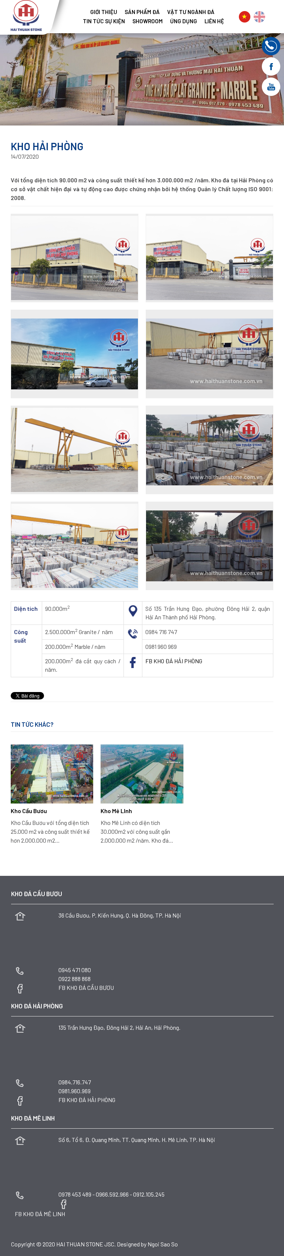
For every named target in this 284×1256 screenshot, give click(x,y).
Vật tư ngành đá (190, 12)
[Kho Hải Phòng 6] (209, 450)
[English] (259, 16)
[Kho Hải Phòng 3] (74, 354)
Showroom (147, 21)
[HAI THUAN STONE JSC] (26, 14)
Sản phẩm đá (142, 12)
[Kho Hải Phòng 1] (74, 258)
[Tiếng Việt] (244, 16)
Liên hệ (214, 21)
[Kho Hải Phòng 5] (74, 450)
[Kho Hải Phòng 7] (74, 546)
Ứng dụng (183, 21)
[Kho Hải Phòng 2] (209, 258)
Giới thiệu (103, 12)
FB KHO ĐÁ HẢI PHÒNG (173, 660)
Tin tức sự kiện (104, 21)
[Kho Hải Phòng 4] (209, 354)
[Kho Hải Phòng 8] (209, 546)
